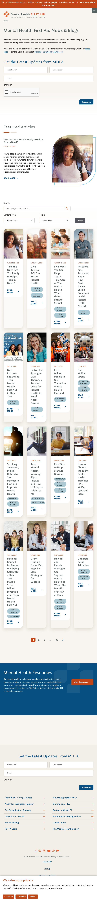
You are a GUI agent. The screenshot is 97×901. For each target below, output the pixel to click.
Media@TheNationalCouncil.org (48, 52)
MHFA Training (36, 295)
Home (6, 21)
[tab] (6, 132)
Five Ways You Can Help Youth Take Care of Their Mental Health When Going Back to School (60, 285)
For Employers (60, 601)
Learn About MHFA (14, 816)
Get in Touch (59, 822)
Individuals (13, 499)
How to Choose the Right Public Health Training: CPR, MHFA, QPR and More (83, 479)
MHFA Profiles (83, 312)
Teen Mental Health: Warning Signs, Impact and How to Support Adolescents (37, 479)
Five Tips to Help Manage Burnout (59, 469)
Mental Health (37, 289)
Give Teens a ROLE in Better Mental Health (35, 275)
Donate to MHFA (61, 804)
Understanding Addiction (83, 562)
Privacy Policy (47, 861)
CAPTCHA (8, 85)
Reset (80, 220)
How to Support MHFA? (65, 797)
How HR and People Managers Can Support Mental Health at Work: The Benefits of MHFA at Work (60, 577)
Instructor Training (60, 399)
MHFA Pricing (12, 822)
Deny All (33, 896)
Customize (21, 896)
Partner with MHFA (62, 810)
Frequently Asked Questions (67, 816)
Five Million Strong (82, 373)
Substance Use (83, 578)
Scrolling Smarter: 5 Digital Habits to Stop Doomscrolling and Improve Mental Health (13, 479)
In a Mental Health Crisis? (66, 828)
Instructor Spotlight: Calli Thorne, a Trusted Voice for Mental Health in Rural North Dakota (36, 387)
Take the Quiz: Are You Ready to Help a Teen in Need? (13, 275)
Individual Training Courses (18, 797)
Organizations (38, 503)
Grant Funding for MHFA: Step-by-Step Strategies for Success (36, 570)
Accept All (8, 896)
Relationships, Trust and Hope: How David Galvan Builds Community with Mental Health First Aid (83, 286)
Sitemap (47, 869)
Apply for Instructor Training (19, 804)
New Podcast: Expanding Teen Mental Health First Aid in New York (13, 383)
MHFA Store (11, 828)
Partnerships (13, 616)
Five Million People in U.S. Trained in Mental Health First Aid (60, 382)
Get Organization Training (18, 810)
